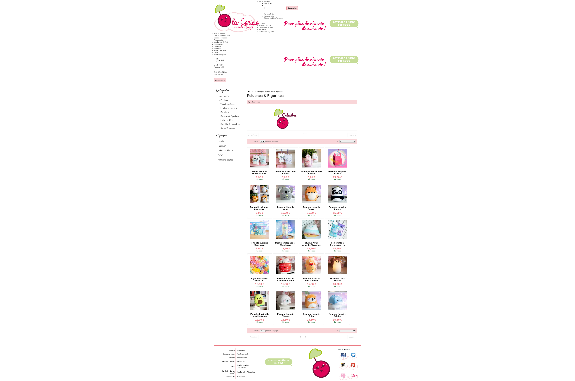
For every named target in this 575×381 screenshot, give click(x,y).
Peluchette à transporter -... (337, 244)
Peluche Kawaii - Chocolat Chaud (285, 279)
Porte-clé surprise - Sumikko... (259, 244)
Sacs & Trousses (220, 38)
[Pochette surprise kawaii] (337, 158)
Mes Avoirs (241, 361)
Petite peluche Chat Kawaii (286, 172)
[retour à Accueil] (249, 92)
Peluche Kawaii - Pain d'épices (311, 279)
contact (267, 1)
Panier (220, 59)
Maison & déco (219, 34)
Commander (220, 80)
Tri (337, 141)
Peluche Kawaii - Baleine (337, 315)
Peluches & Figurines (266, 31)
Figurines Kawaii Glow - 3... (259, 279)
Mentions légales (220, 54)
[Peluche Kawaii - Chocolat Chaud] (285, 265)
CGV (216, 52)
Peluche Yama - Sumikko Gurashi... (311, 244)
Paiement (217, 48)
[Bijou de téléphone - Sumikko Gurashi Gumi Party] (285, 229)
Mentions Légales (228, 361)
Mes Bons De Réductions (246, 372)
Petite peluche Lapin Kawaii (311, 172)
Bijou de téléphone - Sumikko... (285, 244)
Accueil (232, 350)
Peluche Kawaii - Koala (285, 208)
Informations (218, 44)
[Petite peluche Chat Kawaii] (285, 158)
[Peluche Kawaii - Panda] (337, 194)
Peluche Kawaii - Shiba (311, 315)
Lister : (257, 141)
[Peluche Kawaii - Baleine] (337, 300)
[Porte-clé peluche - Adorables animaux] (259, 194)
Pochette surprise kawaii (337, 172)
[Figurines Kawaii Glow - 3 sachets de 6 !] (259, 265)
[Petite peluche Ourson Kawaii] (259, 158)
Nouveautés (218, 40)
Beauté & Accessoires (222, 36)
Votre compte (269, 16)
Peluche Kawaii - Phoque (285, 315)
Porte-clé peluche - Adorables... (259, 208)
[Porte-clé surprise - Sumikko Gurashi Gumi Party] (259, 229)
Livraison (217, 46)
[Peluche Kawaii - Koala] (285, 194)
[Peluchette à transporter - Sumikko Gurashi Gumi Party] (337, 229)
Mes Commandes (243, 354)
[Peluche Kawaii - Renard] (311, 194)
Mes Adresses (242, 358)
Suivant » (352, 135)
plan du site (268, 3)
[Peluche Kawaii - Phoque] (285, 300)
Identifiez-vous (277, 18)
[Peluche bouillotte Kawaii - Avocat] (259, 300)
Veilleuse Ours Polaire (337, 279)
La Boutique (223, 100)
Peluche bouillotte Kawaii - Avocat (259, 315)
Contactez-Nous (229, 354)
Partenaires (241, 377)
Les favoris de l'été (266, 27)
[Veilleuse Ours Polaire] (337, 265)
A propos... (223, 135)
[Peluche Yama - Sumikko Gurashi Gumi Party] (311, 229)
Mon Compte (241, 350)
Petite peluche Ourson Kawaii (259, 172)
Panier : (269, 14)
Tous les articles (265, 25)
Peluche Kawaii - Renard (311, 208)
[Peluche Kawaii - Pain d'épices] (311, 265)
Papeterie (262, 29)
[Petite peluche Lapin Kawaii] (311, 158)
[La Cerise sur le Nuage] (236, 18)
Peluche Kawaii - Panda (337, 208)
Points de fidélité (220, 50)
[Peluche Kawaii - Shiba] (311, 300)
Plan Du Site (230, 377)
